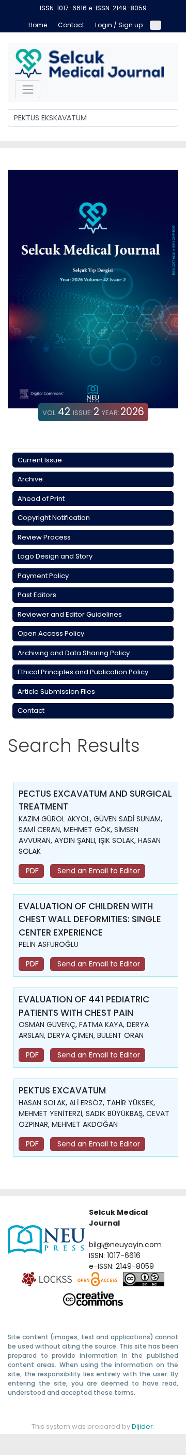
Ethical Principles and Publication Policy (83, 672)
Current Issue (40, 460)
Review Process (44, 537)
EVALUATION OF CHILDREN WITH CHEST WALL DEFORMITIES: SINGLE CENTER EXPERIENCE (90, 919)
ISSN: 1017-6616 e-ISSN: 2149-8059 (93, 8)
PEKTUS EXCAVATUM (62, 1090)
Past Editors (37, 595)
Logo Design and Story (55, 556)
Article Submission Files (56, 691)
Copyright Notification (54, 518)
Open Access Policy (51, 633)
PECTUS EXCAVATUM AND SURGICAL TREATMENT (95, 800)
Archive (30, 479)
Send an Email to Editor (97, 871)
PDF (31, 871)
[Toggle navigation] (27, 89)
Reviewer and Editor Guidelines (70, 614)
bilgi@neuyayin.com (125, 1245)
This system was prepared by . (93, 1426)
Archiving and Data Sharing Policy (74, 653)
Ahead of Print (41, 499)
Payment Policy (43, 576)
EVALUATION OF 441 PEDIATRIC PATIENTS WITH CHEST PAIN (84, 1006)
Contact (31, 710)
